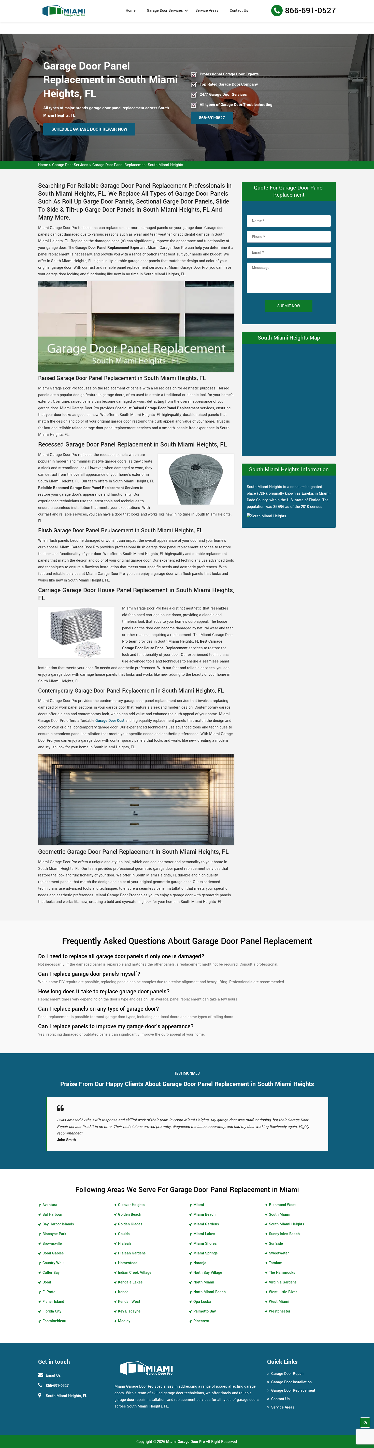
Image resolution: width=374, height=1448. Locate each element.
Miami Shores (205, 1243)
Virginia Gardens (283, 1282)
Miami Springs (205, 1253)
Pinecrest (201, 1321)
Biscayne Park (54, 1234)
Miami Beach (204, 1214)
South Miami (279, 1214)
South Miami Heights (286, 1224)
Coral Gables (53, 1253)
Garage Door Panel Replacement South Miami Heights (137, 165)
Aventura (49, 1205)
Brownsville (52, 1243)
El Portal (49, 1292)
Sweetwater (279, 1253)
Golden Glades (130, 1224)
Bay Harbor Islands (58, 1224)
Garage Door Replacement (293, 1390)
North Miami (203, 1282)
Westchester (279, 1311)
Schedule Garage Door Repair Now (89, 129)
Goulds (124, 1234)
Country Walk (53, 1263)
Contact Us (239, 10)
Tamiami (276, 1263)
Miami (198, 1205)
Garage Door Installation (291, 1382)
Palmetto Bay (204, 1311)
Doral (46, 1282)
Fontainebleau (54, 1321)
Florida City (51, 1311)
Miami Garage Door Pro (185, 1441)
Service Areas (207, 10)
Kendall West (129, 1301)
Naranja (199, 1263)
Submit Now (288, 306)
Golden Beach (129, 1214)
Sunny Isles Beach (284, 1234)
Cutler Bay (51, 1272)
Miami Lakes (204, 1234)
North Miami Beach (209, 1292)
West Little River (283, 1292)
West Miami (279, 1301)
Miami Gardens (206, 1224)
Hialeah (124, 1243)
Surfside (276, 1243)
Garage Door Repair (287, 1373)
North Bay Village (207, 1272)
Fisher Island (53, 1301)
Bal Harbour (52, 1214)
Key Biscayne (129, 1311)
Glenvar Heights (131, 1205)
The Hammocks (282, 1272)
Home (131, 10)
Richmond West (282, 1205)
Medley (124, 1321)
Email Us (53, 1375)
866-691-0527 (310, 11)
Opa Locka (202, 1301)
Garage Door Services (165, 10)
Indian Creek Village (134, 1272)
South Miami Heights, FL (66, 1396)
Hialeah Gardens (132, 1253)
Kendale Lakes (130, 1282)
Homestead (127, 1263)
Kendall (124, 1292)
